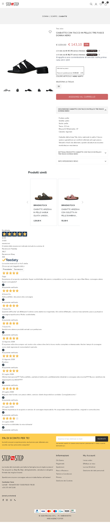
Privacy (59, 477)
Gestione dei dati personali (93, 470)
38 (59, 86)
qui (64, 446)
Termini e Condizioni (64, 474)
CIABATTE (63, 16)
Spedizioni (60, 467)
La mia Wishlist (89, 467)
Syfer (60, 519)
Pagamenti (60, 464)
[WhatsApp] (11, 500)
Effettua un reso (89, 464)
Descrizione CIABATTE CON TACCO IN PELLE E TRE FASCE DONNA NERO (81, 110)
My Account (89, 455)
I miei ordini (87, 460)
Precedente (7, 269)
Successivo (18, 269)
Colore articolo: (69, 76)
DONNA (45, 16)
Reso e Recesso (62, 470)
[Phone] (15, 500)
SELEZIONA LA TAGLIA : (65, 82)
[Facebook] (3, 500)
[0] (101, 4)
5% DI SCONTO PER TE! (15, 438)
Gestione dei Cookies (64, 481)
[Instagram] (6, 500)
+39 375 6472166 (9, 487)
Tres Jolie (59, 29)
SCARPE (54, 16)
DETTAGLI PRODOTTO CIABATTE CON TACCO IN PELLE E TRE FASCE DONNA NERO (79, 153)
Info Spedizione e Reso (68, 161)
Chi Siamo (60, 460)
